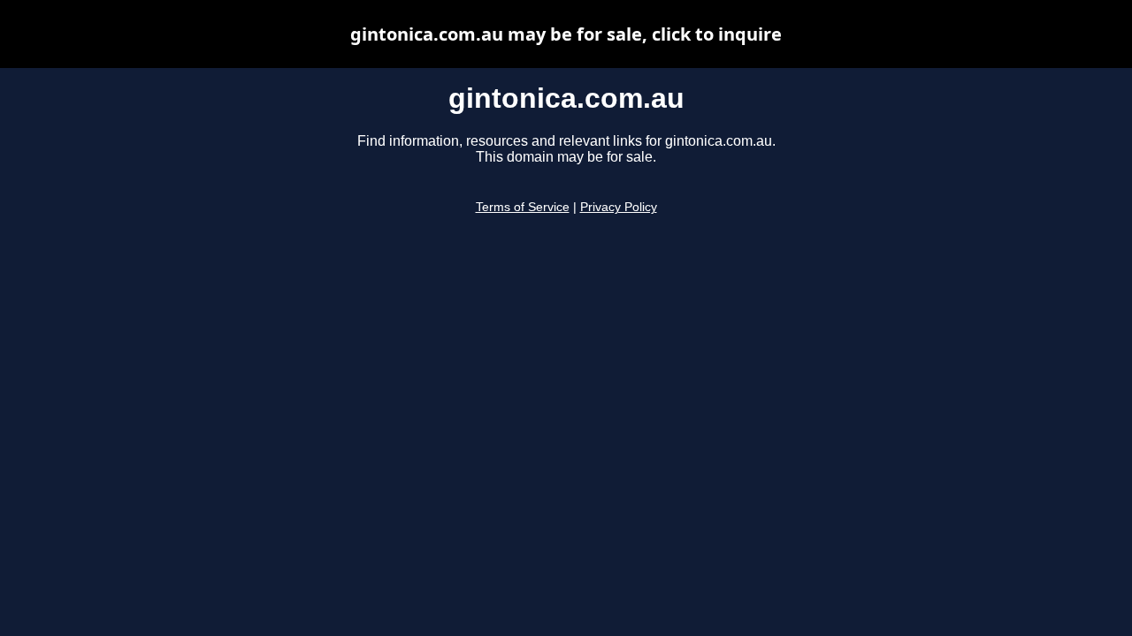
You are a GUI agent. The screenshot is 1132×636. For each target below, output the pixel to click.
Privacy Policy (618, 207)
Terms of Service (523, 207)
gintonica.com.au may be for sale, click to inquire (566, 34)
